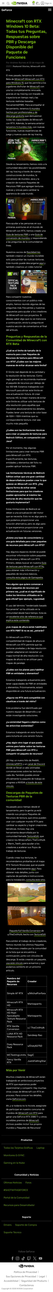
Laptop (40, 1147)
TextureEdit (33, 836)
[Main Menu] (3, 3)
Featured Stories (21, 66)
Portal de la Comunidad (16, 1197)
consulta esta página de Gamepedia (24, 577)
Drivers (7, 1224)
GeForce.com (19, 1099)
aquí (41, 263)
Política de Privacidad (25, 1271)
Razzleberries (33, 252)
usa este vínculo (14, 963)
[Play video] (26, 149)
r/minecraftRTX (14, 764)
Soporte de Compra (26, 1224)
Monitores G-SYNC (14, 1155)
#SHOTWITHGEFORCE (16, 1190)
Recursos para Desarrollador (19, 1205)
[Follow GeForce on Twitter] (35, 1258)
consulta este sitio (35, 879)
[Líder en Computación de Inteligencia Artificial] (19, 3)
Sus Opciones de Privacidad (21, 1276)
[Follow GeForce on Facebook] (12, 1258)
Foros (28, 1182)
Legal (42, 1276)
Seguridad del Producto (34, 1280)
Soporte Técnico (12, 1232)
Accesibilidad (11, 1280)
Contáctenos (26, 1285)
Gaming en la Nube (14, 1162)
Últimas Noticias (13, 1182)
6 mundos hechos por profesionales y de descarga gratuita (23, 112)
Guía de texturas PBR (17, 234)
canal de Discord (36, 764)
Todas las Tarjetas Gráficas (18, 1147)
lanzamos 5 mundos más (19, 127)
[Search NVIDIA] (8, 2)
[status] (33, 4)
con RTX (33, 1113)
